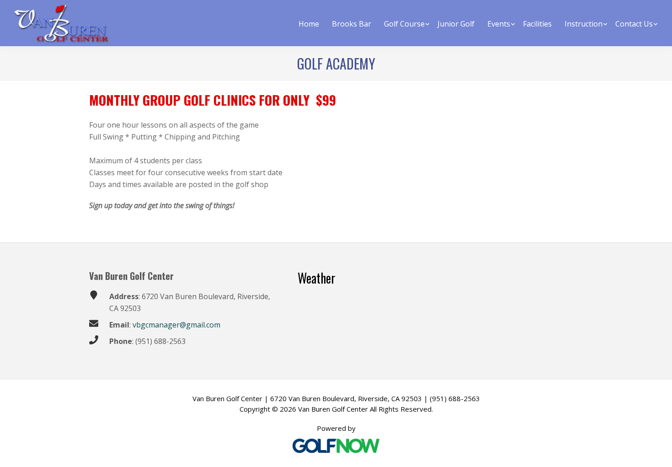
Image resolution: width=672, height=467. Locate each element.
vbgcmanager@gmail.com (175, 325)
